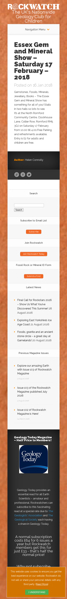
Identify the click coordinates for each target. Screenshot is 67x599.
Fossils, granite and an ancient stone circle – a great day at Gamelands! (35, 336)
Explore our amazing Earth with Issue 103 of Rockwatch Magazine (34, 369)
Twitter (29, 174)
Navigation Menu (35, 29)
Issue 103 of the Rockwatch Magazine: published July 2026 (33, 391)
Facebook (22, 174)
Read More (42, 584)
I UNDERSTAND (36, 592)
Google (16, 174)
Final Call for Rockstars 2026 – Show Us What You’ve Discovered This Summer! (34, 304)
